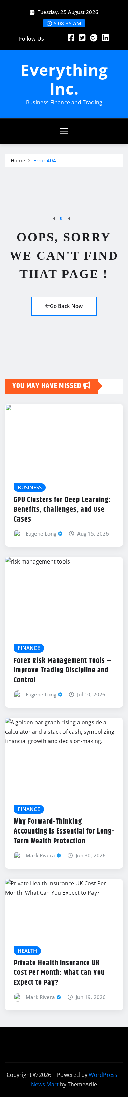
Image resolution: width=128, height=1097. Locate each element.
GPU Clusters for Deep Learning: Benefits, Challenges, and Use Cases (62, 509)
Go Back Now (66, 305)
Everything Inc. (64, 79)
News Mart (45, 1084)
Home (18, 160)
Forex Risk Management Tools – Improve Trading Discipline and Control (63, 670)
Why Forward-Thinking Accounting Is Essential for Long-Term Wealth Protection (64, 831)
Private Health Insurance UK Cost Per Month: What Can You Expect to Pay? (59, 972)
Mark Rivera (40, 855)
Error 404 (44, 160)
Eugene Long (41, 533)
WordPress (103, 1075)
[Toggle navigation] (64, 131)
